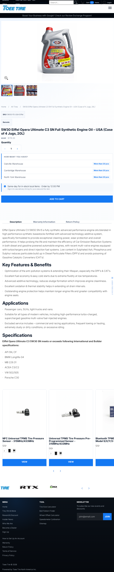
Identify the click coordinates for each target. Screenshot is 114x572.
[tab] (15, 222)
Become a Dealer (9, 528)
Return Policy (8, 547)
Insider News (7, 519)
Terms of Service (9, 551)
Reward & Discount (10, 515)
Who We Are (7, 523)
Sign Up (5, 532)
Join (107, 516)
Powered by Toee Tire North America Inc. (19, 569)
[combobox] (61, 2)
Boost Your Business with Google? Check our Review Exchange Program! (57, 15)
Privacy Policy (8, 555)
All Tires (14, 107)
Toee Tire (6, 564)
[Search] (76, 2)
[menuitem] (90, 2)
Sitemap (42, 523)
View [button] (24, 461)
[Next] (60, 471)
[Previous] (54, 471)
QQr (5, 445)
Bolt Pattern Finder (47, 511)
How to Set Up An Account (13, 538)
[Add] (17, 149)
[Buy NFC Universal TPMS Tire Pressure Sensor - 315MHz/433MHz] (24, 411)
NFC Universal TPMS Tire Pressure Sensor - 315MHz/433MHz (23, 440)
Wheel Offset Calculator (49, 515)
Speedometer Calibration (49, 519)
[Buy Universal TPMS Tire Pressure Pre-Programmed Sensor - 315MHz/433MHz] (71, 411)
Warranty (6, 543)
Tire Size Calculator (47, 507)
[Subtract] (4, 149)
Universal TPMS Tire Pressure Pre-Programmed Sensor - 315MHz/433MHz (70, 441)
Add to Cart (57, 199)
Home (3, 107)
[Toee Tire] (14, 8)
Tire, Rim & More (9, 511)
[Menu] (110, 8)
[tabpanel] (57, 303)
